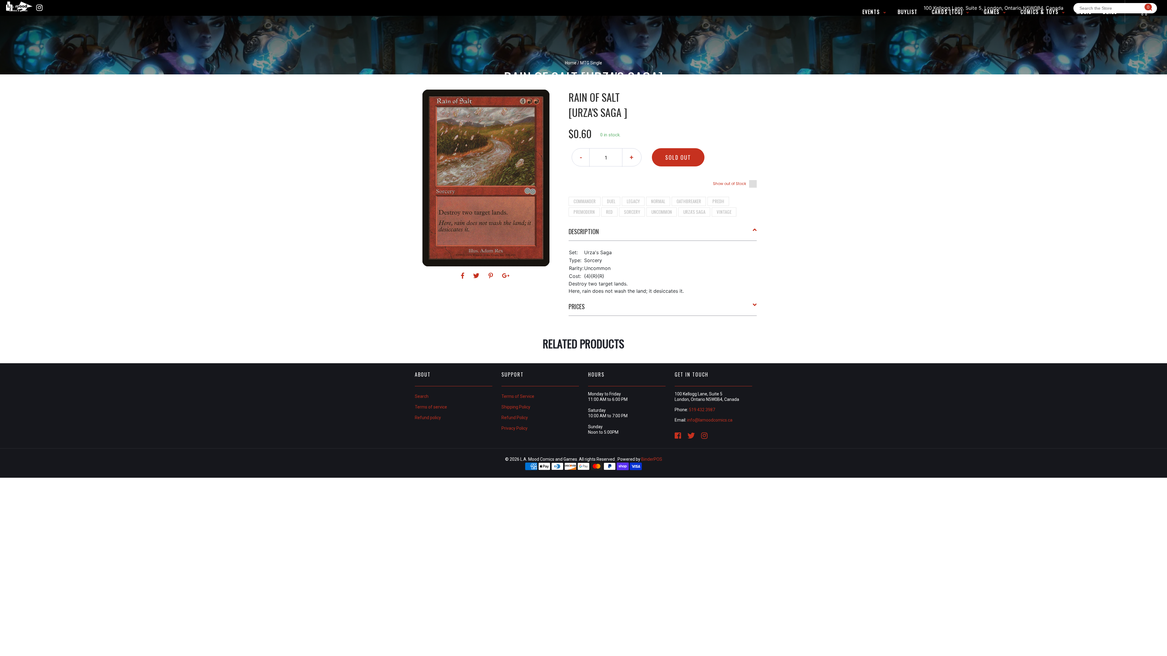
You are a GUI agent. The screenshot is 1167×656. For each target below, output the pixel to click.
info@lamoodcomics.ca (709, 420)
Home (571, 62)
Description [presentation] (584, 231)
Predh (718, 201)
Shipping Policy (515, 407)
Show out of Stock (729, 183)
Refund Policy (514, 417)
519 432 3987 (702, 409)
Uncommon (661, 211)
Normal (658, 201)
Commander (584, 201)
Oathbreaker (688, 201)
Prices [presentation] (577, 306)
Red (609, 211)
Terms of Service (517, 396)
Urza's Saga (694, 211)
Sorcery (632, 211)
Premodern (584, 211)
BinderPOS (651, 459)
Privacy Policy (514, 428)
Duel (611, 201)
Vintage (724, 211)
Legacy (633, 201)
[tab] (663, 234)
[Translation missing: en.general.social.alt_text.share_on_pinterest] (491, 275)
